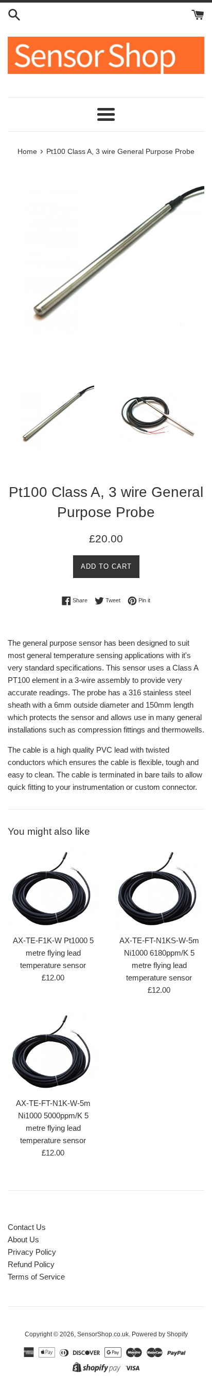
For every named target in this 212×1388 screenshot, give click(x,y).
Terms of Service (36, 1276)
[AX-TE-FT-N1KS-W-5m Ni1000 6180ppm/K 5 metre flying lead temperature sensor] (159, 889)
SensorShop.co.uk (103, 1334)
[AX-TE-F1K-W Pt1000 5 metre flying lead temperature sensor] (53, 889)
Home (27, 151)
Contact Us (27, 1227)
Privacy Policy (32, 1251)
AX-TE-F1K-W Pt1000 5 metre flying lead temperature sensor (53, 953)
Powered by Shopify (160, 1334)
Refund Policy (31, 1264)
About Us (23, 1239)
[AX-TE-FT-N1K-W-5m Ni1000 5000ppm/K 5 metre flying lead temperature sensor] (53, 1052)
